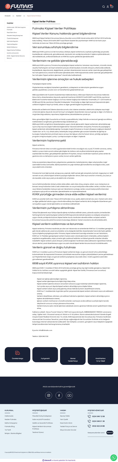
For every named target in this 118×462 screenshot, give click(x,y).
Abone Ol (110, 432)
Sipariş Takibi (65, 416)
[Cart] (112, 6)
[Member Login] (107, 6)
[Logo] (19, 6)
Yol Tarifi (8, 430)
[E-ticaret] (58, 460)
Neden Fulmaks (10, 419)
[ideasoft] (47, 460)
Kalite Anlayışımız (11, 423)
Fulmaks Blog (10, 426)
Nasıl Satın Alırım (66, 423)
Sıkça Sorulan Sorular (68, 430)
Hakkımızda (9, 416)
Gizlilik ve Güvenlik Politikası (42, 423)
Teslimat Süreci (38, 432)
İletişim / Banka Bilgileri (13, 433)
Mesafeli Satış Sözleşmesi (42, 416)
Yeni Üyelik (64, 419)
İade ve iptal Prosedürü (41, 419)
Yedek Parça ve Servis (68, 426)
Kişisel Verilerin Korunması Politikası (41, 428)
